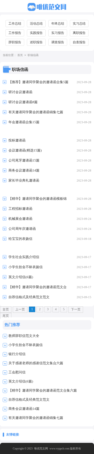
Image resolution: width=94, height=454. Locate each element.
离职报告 (79, 33)
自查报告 (79, 42)
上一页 (20, 309)
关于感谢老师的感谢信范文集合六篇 (35, 363)
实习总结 (79, 23)
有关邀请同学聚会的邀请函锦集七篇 (35, 418)
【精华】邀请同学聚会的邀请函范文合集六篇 (42, 390)
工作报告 (14, 33)
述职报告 (36, 42)
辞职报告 (14, 42)
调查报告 (57, 42)
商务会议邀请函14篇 (23, 408)
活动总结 (36, 23)
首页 (20, 55)
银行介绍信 (17, 354)
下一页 (76, 309)
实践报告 (36, 33)
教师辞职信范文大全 (23, 336)
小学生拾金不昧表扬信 (25, 345)
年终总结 (57, 23)
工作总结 (14, 23)
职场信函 (33, 55)
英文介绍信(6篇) (20, 381)
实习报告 (57, 33)
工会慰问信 (17, 372)
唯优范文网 (41, 448)
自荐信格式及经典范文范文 (29, 399)
